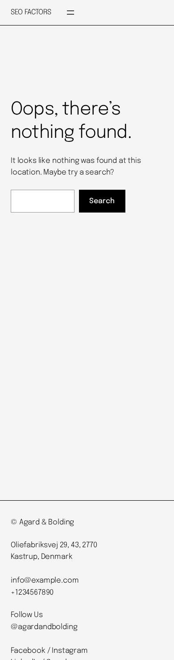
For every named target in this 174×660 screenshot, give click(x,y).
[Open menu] (70, 12)
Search (102, 201)
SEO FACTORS (31, 12)
